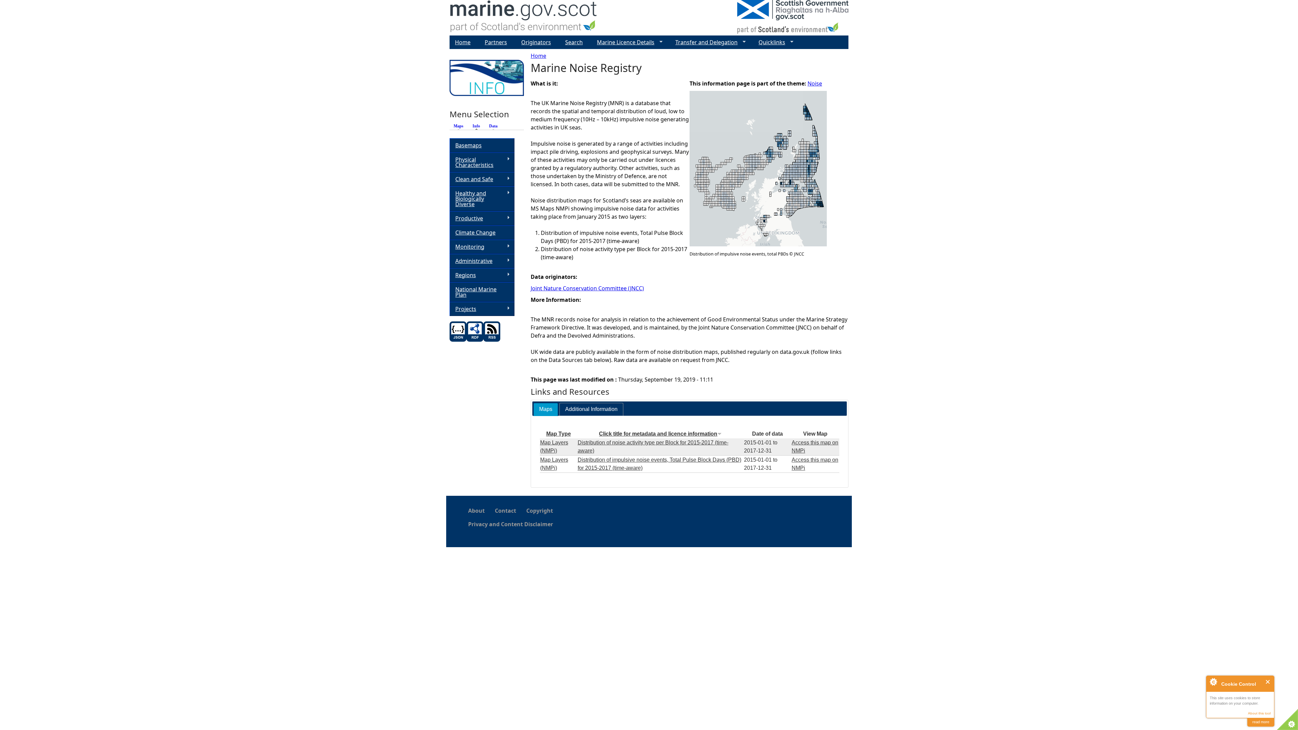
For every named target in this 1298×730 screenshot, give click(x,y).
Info (478, 126)
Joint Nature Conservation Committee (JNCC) (587, 288)
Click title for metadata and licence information (658, 434)
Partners (496, 42)
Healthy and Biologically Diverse (468, 199)
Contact (505, 510)
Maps (458, 126)
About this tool (1259, 713)
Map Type (558, 434)
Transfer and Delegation (704, 42)
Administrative (471, 261)
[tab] (545, 409)
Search (574, 42)
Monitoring (467, 247)
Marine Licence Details (623, 42)
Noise (815, 83)
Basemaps (468, 145)
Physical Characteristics (472, 162)
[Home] (524, 17)
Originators (536, 42)
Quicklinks (769, 42)
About (476, 510)
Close (1268, 682)
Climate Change (475, 232)
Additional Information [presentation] (591, 409)
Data (493, 126)
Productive (466, 218)
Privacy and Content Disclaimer (510, 524)
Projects (463, 309)
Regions (463, 275)
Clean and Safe (471, 179)
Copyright (539, 510)
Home (538, 55)
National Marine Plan (476, 292)
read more (1260, 722)
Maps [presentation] (545, 409)
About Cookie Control (1213, 681)
